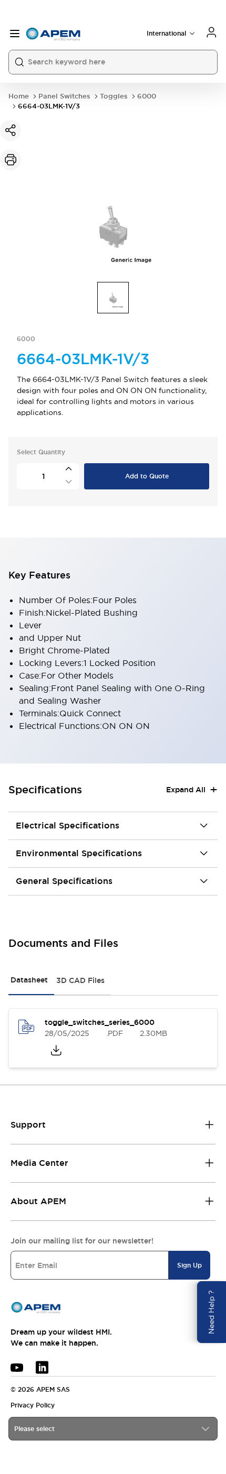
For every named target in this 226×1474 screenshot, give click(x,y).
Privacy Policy (33, 1405)
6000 (146, 96)
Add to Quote (147, 476)
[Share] (10, 130)
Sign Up (189, 1265)
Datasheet (29, 980)
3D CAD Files (80, 980)
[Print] (10, 159)
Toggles (114, 96)
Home (18, 96)
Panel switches (64, 96)
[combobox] (113, 1428)
